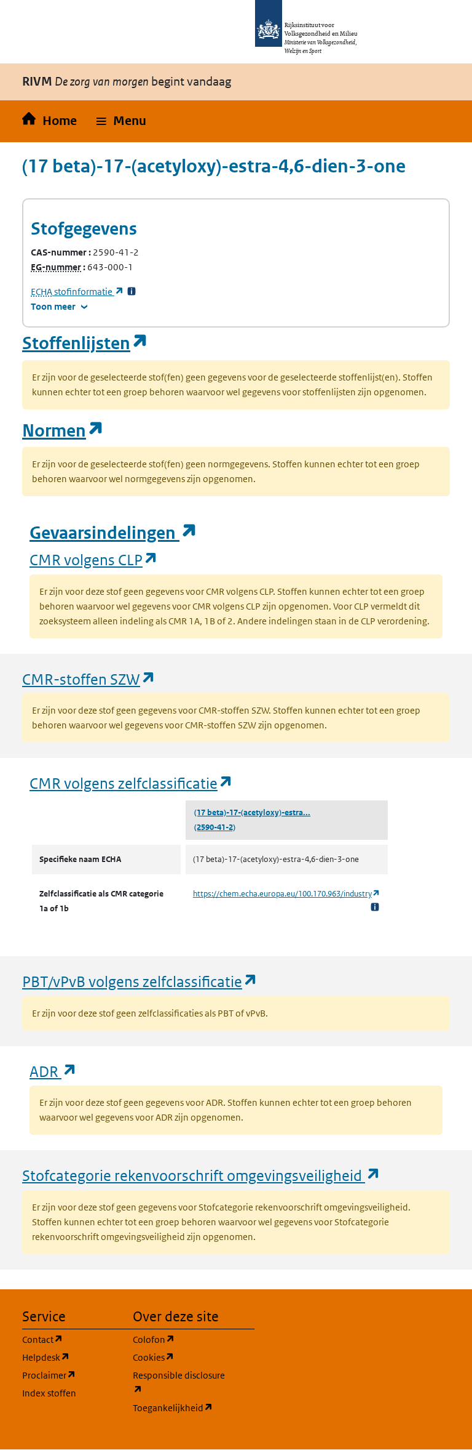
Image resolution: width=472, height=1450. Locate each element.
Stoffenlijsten (85, 343)
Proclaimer (70, 1375)
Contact (70, 1339)
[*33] (131, 291)
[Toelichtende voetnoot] (374, 906)
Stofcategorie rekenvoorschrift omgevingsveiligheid (201, 1175)
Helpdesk (70, 1357)
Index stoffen (49, 1393)
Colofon (181, 1339)
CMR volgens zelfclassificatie (132, 783)
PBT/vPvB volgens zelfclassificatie (140, 981)
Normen (63, 430)
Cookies (181, 1357)
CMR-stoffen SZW (89, 679)
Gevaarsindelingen (114, 533)
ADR (53, 1071)
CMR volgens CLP (94, 559)
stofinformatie (77, 291)
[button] (121, 121)
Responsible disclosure (181, 1382)
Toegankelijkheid (181, 1407)
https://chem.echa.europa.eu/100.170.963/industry (286, 893)
